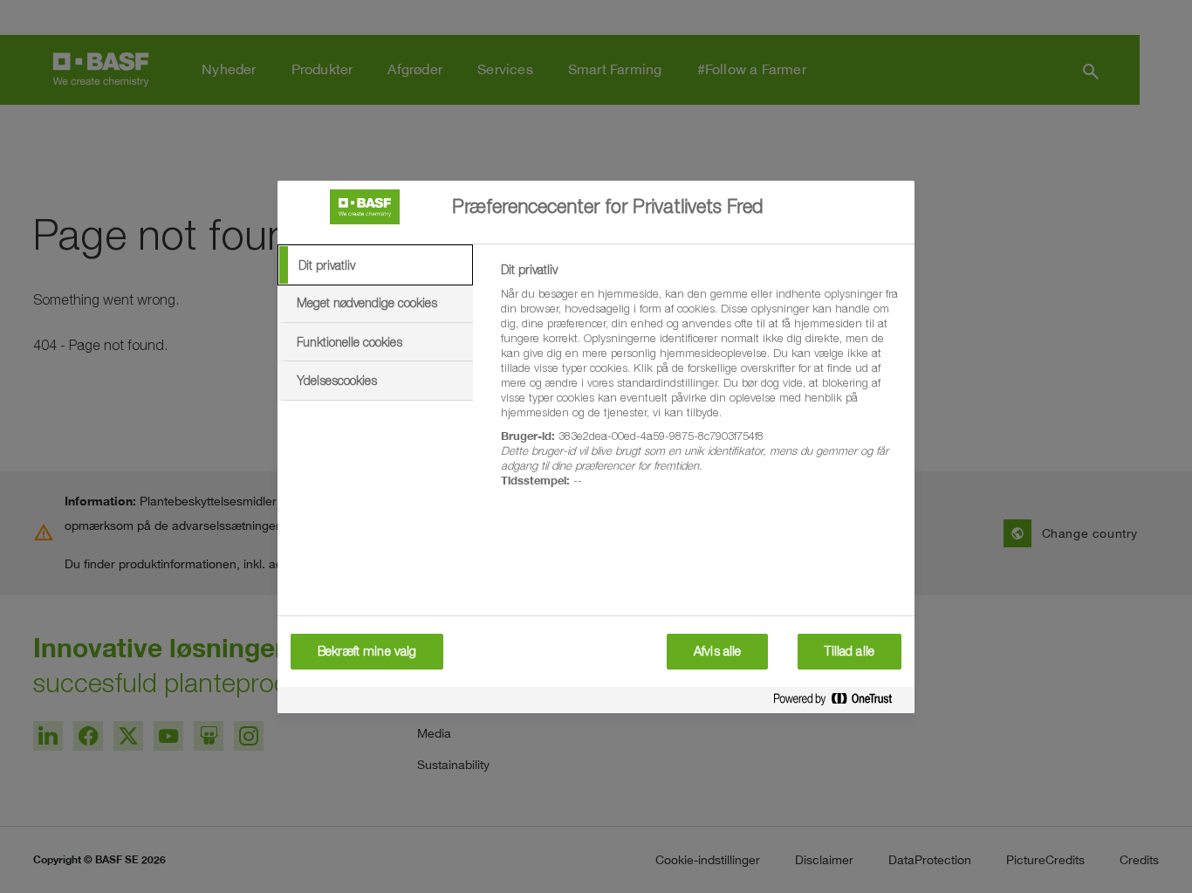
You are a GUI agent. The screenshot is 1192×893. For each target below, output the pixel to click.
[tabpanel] (700, 385)
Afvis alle (717, 651)
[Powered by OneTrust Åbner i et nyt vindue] (839, 702)
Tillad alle (849, 651)
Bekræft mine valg (367, 651)
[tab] (375, 265)
